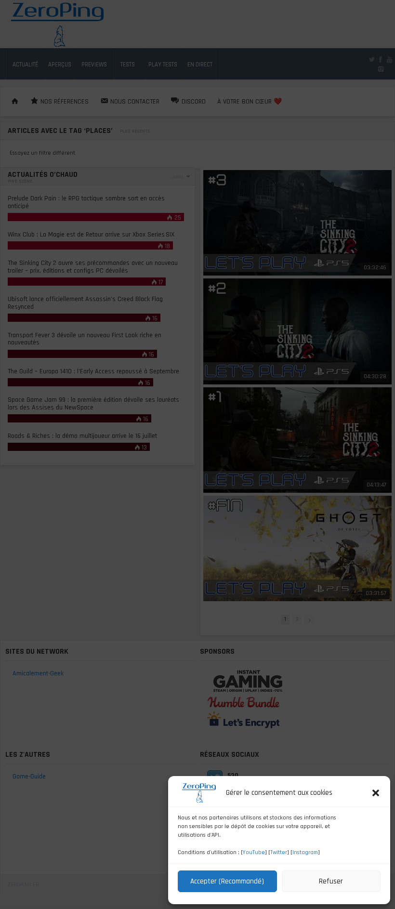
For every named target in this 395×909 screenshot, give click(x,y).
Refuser (331, 881)
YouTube (254, 852)
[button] (376, 793)
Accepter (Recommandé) (227, 881)
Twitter (278, 852)
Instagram (305, 852)
